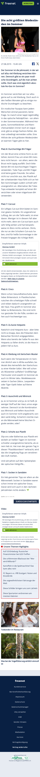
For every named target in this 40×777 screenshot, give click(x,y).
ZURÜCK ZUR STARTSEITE (26, 501)
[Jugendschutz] (20, 758)
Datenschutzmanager (20, 707)
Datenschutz (20, 702)
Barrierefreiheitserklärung (20, 692)
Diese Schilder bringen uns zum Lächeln (20, 588)
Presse (20, 727)
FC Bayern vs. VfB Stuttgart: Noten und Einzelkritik (20, 574)
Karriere (20, 737)
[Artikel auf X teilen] (37, 64)
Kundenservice (20, 687)
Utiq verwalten (20, 712)
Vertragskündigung (20, 742)
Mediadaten (20, 732)
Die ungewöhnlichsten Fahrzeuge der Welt (19, 582)
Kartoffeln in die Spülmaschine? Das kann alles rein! (18, 567)
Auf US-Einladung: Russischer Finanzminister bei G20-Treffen (16, 552)
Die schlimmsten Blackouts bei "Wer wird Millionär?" (18, 560)
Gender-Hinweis (20, 722)
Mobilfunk (28, 3)
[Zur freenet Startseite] (8, 3)
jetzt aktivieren (11, 264)
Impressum (20, 697)
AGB (20, 717)
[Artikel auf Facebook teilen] (33, 64)
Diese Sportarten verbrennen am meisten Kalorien (17, 594)
